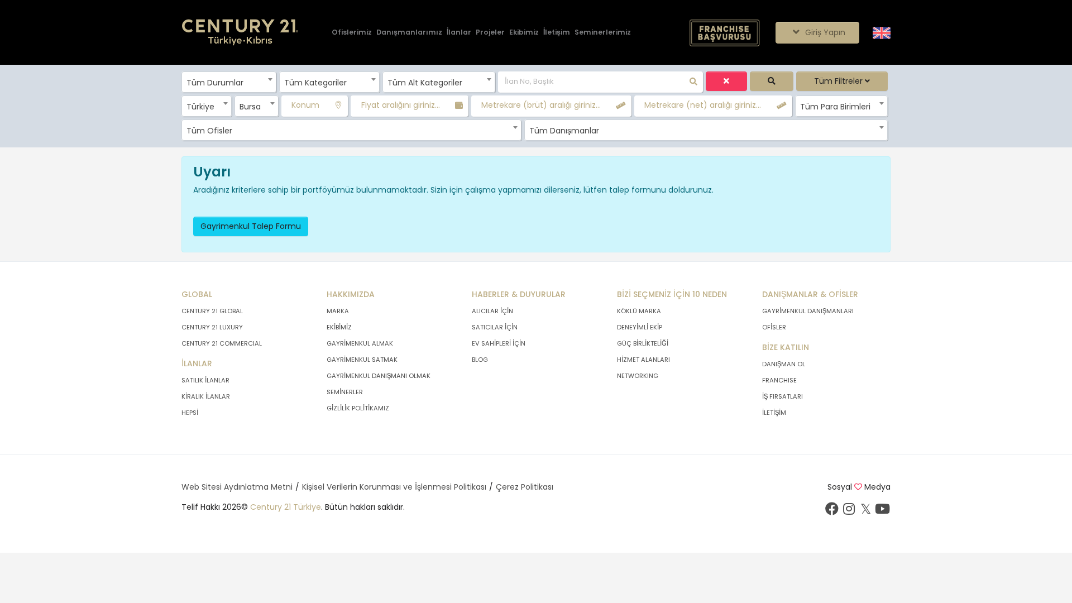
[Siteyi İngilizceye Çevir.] (882, 31)
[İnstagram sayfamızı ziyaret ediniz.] (848, 511)
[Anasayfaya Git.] (240, 32)
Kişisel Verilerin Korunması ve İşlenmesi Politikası (394, 486)
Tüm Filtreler (839, 81)
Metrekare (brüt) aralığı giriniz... (541, 105)
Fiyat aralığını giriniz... (400, 105)
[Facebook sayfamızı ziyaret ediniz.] (832, 511)
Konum (305, 105)
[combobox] (228, 82)
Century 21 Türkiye (285, 507)
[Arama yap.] (771, 81)
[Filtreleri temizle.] (726, 81)
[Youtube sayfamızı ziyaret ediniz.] (882, 511)
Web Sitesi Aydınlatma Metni (237, 486)
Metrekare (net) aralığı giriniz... (702, 105)
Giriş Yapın (824, 32)
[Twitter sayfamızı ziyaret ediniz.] (865, 511)
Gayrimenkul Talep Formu (250, 226)
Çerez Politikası (524, 486)
